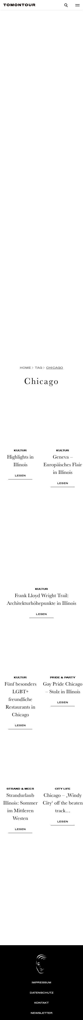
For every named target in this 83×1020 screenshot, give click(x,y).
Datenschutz (41, 992)
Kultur (20, 450)
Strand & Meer (20, 788)
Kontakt (41, 1002)
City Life (62, 788)
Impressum (41, 982)
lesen (20, 475)
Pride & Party (62, 677)
